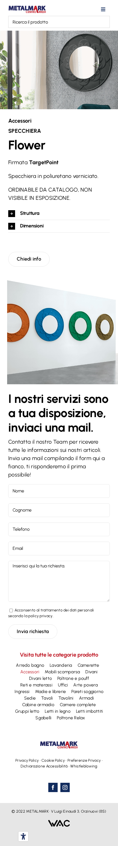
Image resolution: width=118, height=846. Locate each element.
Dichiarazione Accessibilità (44, 766)
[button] (59, 213)
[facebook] (53, 787)
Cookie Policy (53, 760)
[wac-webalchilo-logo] (59, 822)
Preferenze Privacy (84, 760)
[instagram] (65, 787)
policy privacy (40, 616)
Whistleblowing (83, 766)
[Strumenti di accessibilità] (23, 836)
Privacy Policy (27, 760)
